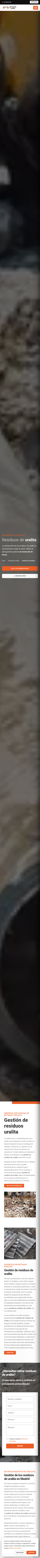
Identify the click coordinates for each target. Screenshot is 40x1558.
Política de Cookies (15, 1548)
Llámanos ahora (20, 576)
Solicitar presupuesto (20, 568)
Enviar (20, 1446)
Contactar (34, 2)
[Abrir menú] (35, 8)
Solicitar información (14, 1185)
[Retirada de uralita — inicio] (9, 7)
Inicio (3, 561)
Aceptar (31, 1552)
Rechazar (19, 1552)
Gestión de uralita (13, 561)
